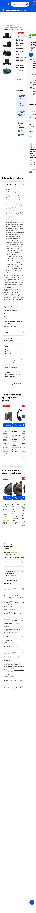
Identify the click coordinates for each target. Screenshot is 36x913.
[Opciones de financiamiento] (23, 339)
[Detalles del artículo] (23, 184)
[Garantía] (23, 332)
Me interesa (17, 361)
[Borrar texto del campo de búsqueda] (24, 4)
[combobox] (20, 4)
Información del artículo (12, 178)
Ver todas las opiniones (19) (14, 688)
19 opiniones (17, 554)
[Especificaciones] (23, 306)
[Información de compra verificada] (18, 589)
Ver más (20, 84)
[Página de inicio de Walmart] (7, 4)
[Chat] (31, 902)
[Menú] (3, 4)
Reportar (22, 613)
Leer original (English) (20, 602)
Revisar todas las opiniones (13, 562)
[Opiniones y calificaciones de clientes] (23, 545)
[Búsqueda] (27, 4)
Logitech (18, 36)
